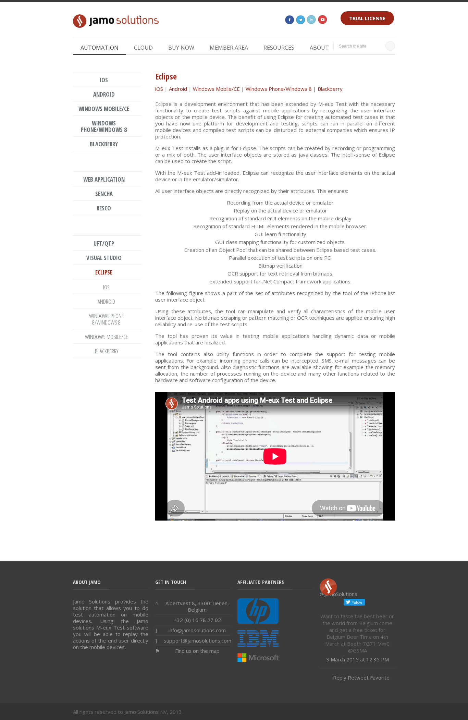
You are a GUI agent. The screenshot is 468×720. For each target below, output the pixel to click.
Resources (278, 47)
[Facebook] (289, 22)
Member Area (229, 47)
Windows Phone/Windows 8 (279, 88)
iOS (159, 88)
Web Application (104, 179)
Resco (104, 208)
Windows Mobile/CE (216, 88)
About (319, 47)
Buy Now (181, 47)
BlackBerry (106, 351)
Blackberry (330, 88)
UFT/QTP (104, 243)
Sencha (104, 194)
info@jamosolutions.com (197, 630)
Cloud (143, 47)
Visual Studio (104, 258)
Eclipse (103, 272)
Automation (100, 47)
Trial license (367, 18)
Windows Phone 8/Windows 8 (106, 319)
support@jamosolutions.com (197, 640)
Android (178, 88)
